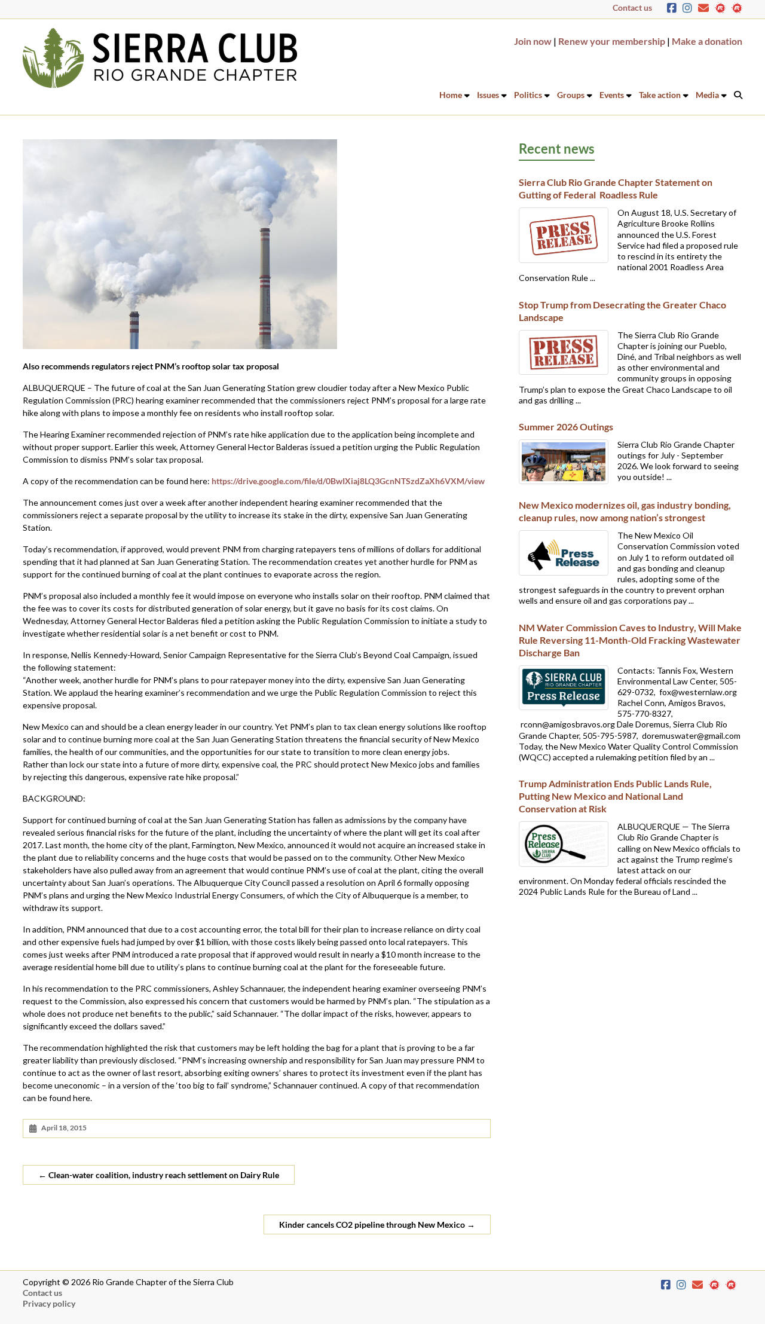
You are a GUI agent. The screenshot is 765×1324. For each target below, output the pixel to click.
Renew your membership (611, 41)
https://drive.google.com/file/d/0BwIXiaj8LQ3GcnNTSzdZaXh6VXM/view (348, 481)
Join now (533, 41)
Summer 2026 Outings (566, 426)
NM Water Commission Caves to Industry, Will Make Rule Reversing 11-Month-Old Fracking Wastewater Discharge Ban (630, 640)
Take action (660, 95)
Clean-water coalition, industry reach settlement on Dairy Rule (158, 1175)
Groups (571, 95)
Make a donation (707, 41)
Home (450, 95)
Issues (488, 95)
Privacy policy (49, 1303)
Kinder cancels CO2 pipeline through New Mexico (377, 1224)
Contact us (632, 7)
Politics (528, 95)
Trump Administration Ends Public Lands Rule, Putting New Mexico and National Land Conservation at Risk (615, 796)
